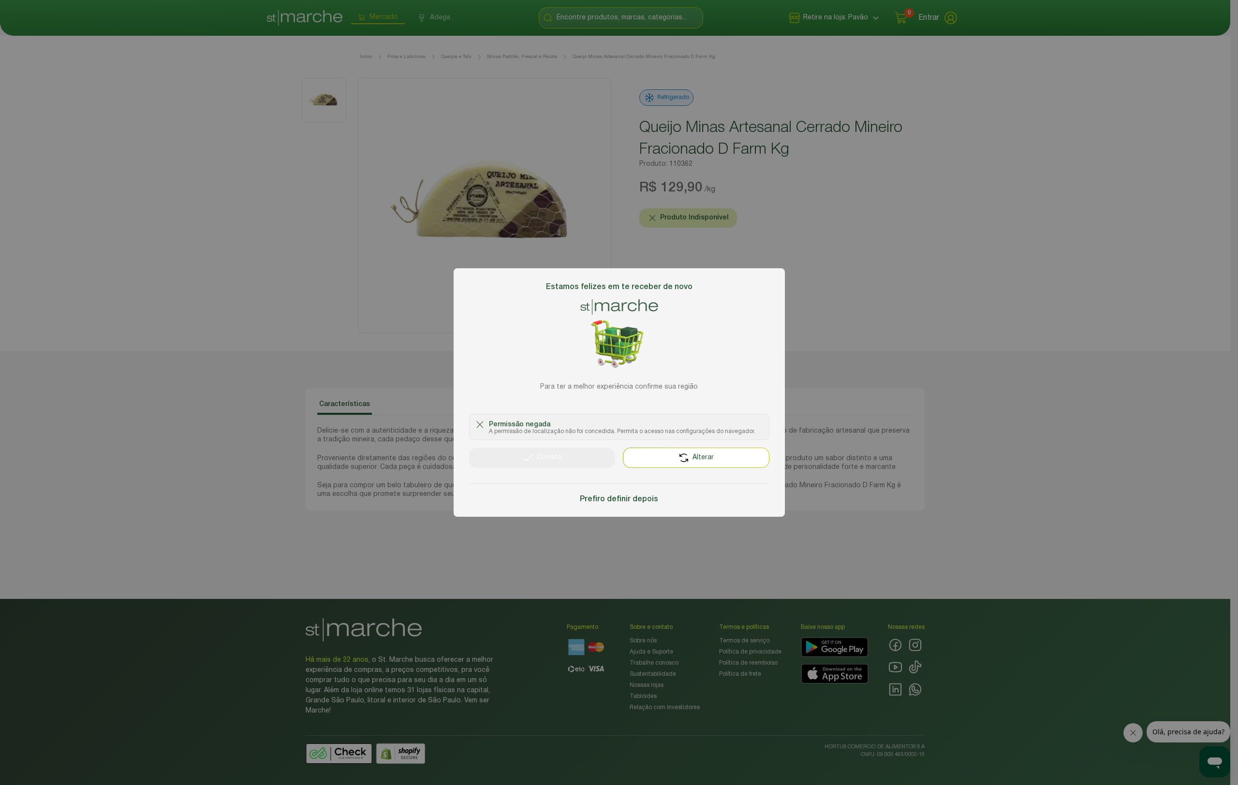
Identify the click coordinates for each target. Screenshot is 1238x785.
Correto (549, 457)
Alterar (703, 457)
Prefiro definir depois (619, 499)
